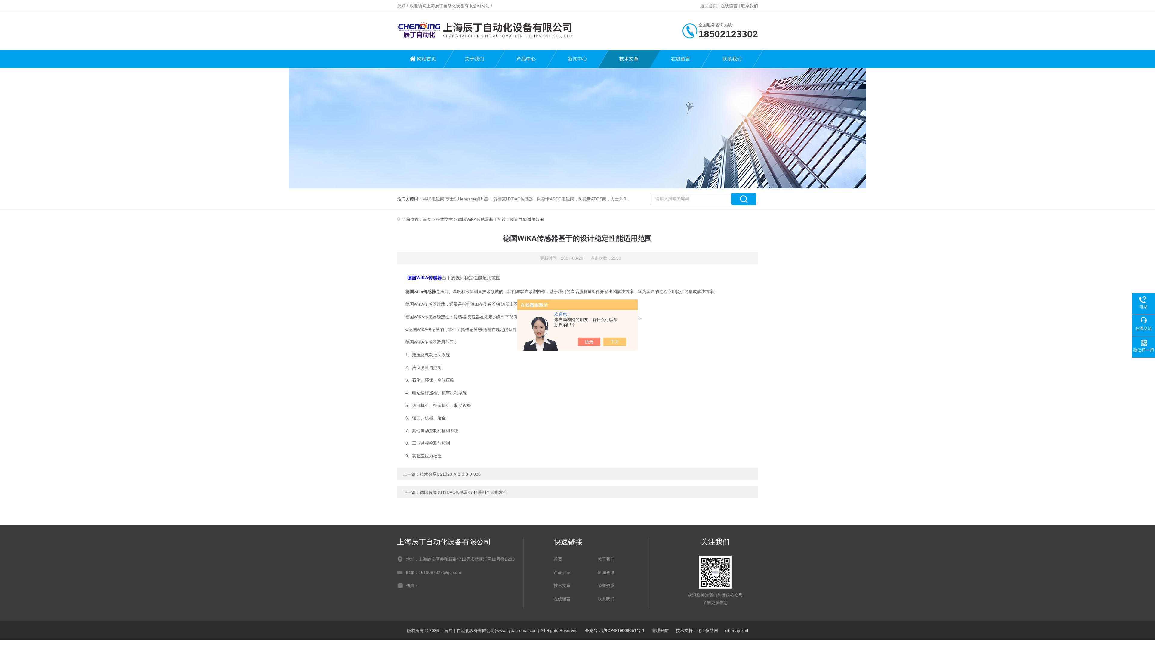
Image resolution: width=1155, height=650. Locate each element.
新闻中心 (577, 58)
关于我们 (474, 58)
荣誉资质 (606, 585)
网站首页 (426, 58)
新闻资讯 (606, 572)
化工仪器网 (707, 630)
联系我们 (749, 5)
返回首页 (708, 5)
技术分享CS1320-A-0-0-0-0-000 (450, 474)
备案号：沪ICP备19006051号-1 (615, 630)
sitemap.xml (736, 630)
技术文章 (629, 58)
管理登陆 (660, 630)
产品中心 (526, 58)
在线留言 (729, 5)
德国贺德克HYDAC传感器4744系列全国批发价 (463, 492)
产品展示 (562, 572)
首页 (427, 219)
